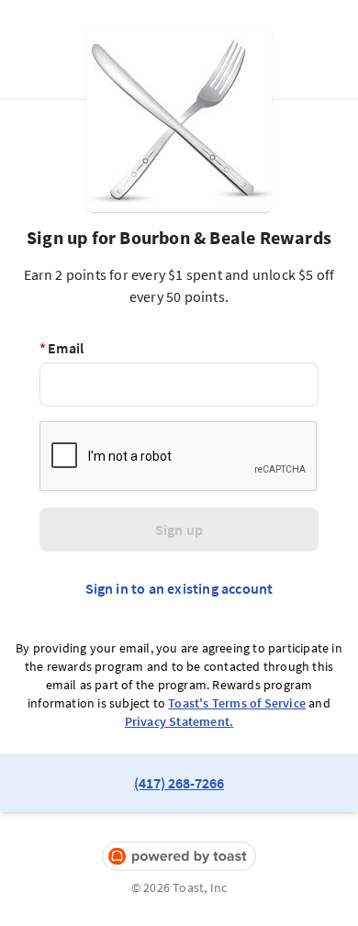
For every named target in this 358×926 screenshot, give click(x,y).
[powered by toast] (179, 857)
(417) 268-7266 (179, 783)
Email (61, 348)
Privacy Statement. (179, 721)
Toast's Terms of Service (237, 703)
